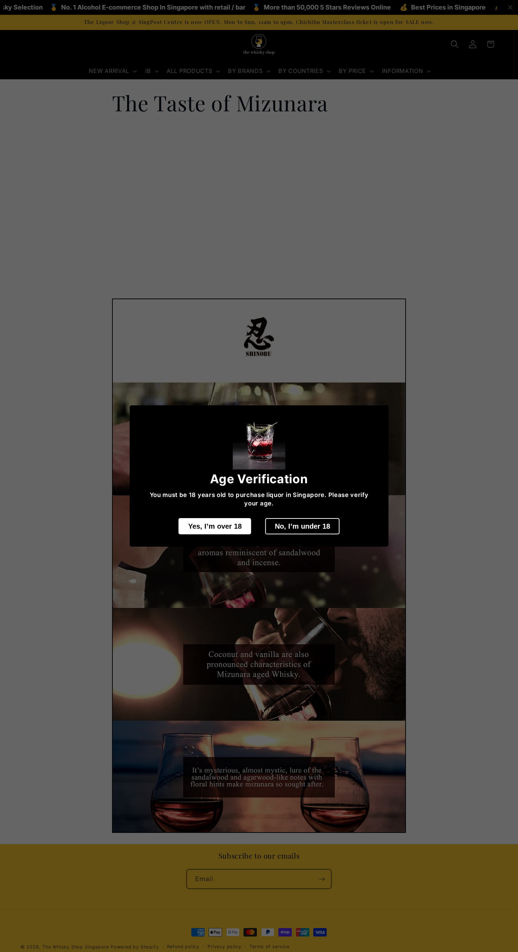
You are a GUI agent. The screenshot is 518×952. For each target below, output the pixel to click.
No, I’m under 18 (302, 526)
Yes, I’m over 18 (215, 526)
